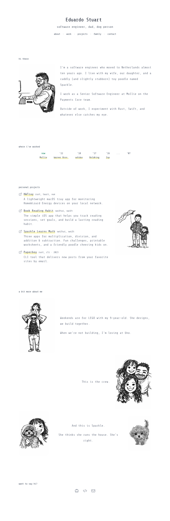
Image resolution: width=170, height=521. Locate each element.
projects (82, 34)
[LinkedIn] (77, 491)
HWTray (29, 194)
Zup (108, 157)
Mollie (43, 157)
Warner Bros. (61, 157)
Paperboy (30, 252)
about (57, 34)
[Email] (93, 491)
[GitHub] (85, 491)
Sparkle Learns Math (39, 231)
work (68, 34)
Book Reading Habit (38, 210)
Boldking (94, 157)
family (97, 34)
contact (111, 34)
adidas (79, 157)
